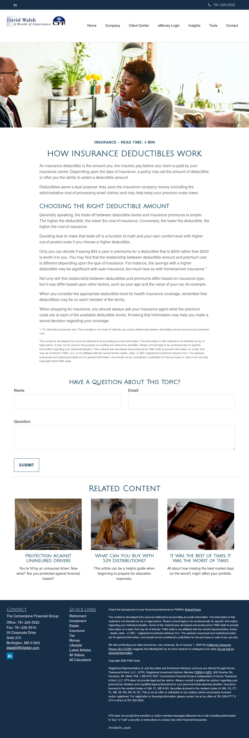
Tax (72, 635)
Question (22, 421)
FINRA (199, 672)
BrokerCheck (193, 609)
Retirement (77, 615)
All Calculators (80, 659)
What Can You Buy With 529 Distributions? (124, 558)
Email (133, 390)
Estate (74, 625)
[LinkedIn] (15, 4)
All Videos (76, 654)
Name (19, 390)
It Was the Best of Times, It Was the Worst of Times (200, 558)
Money (74, 640)
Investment (77, 620)
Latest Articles (80, 649)
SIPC (209, 672)
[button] (112, 25)
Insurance (77, 630)
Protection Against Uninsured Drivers (48, 558)
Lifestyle (75, 645)
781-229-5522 (224, 4)
